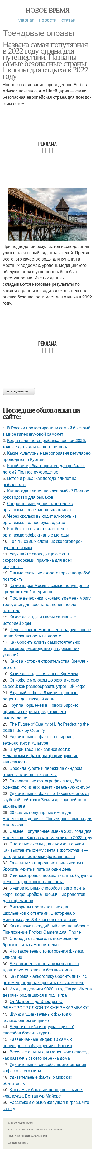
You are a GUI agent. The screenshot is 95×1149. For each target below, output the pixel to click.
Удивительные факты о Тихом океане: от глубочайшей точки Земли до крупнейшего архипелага (46, 799)
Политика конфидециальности (27, 1135)
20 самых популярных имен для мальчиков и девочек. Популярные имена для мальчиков (47, 818)
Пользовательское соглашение (42, 1129)
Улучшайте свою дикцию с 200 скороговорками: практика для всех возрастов (37, 560)
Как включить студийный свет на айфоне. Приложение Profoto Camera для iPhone (46, 929)
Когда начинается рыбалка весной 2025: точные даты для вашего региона (44, 443)
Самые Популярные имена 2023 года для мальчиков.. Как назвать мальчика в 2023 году (47, 834)
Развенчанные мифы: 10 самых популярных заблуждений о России (37, 1042)
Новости (48, 20)
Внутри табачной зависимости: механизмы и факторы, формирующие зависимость (40, 755)
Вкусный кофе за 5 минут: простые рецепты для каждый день (40, 695)
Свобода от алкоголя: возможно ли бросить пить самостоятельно (40, 941)
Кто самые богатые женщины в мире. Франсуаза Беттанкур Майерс (43, 1092)
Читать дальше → (19, 391)
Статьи (68, 20)
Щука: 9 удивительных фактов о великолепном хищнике (37, 1017)
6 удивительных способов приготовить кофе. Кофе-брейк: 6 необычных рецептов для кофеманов (44, 894)
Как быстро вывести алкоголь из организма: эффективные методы (36, 532)
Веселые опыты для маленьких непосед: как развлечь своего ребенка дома (46, 1055)
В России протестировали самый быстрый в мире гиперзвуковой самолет (47, 431)
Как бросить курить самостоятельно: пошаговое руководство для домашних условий (41, 648)
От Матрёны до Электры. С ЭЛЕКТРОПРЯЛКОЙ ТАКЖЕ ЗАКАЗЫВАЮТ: (46, 1004)
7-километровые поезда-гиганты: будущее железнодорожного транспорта (47, 878)
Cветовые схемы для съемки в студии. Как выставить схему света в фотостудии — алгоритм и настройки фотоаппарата (45, 850)
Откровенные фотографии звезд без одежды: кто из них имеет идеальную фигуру (46, 784)
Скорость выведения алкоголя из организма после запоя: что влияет (38, 506)
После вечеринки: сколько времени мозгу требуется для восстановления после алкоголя (47, 604)
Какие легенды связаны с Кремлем (44, 673)
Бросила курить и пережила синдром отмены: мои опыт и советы (42, 771)
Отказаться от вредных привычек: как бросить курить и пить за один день (43, 866)
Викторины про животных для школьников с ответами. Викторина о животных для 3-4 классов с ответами (40, 913)
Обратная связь (18, 1143)
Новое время (47, 10)
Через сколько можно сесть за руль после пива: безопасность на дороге (47, 632)
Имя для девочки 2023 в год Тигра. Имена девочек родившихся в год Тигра (47, 992)
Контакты (14, 1129)
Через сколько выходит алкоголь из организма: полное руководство (40, 519)
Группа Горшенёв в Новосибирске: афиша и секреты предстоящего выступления (40, 711)
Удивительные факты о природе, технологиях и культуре (38, 740)
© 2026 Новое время (21, 1122)
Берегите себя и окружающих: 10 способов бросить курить (38, 1029)
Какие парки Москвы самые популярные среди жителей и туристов (46, 588)
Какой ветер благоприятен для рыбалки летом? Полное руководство (44, 468)
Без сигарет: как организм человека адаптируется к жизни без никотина (41, 966)
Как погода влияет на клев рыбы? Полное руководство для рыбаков (46, 494)
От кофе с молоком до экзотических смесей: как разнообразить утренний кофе (44, 683)
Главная (25, 20)
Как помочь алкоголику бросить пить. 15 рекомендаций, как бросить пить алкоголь (45, 979)
